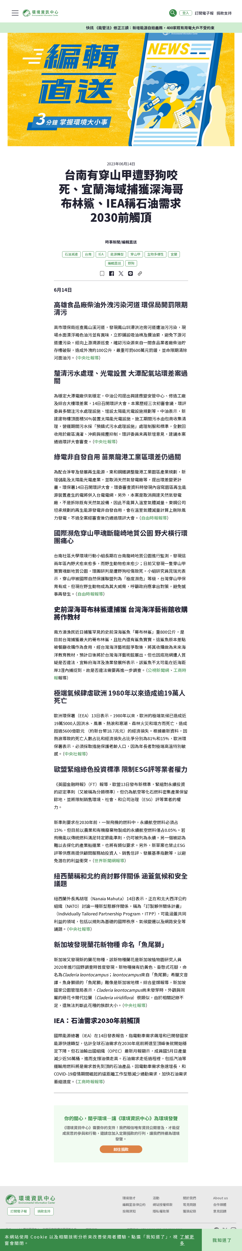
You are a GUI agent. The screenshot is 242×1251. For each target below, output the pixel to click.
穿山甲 (135, 254)
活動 (156, 1197)
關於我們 (189, 1197)
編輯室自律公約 (134, 1204)
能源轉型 (117, 254)
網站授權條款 (163, 1204)
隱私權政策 (161, 1211)
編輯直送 (129, 242)
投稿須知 (129, 1211)
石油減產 (71, 254)
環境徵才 (129, 1197)
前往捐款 (121, 1149)
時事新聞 (112, 242)
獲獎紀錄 (189, 1211)
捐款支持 (224, 13)
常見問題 (189, 1204)
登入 (185, 13)
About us (220, 1197)
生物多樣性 (155, 254)
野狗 (131, 263)
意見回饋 (219, 1211)
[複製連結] (140, 273)
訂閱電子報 (204, 13)
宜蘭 (174, 254)
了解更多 (187, 1240)
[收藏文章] (102, 273)
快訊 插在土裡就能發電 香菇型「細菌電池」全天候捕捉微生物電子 (158, 27)
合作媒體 (219, 1204)
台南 (88, 254)
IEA (101, 254)
